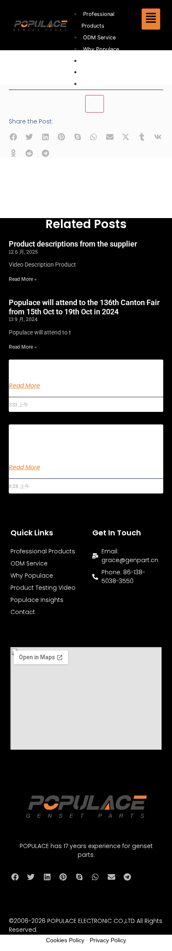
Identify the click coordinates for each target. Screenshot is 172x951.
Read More (24, 385)
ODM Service (99, 37)
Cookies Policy (65, 940)
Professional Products (42, 551)
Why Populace (101, 49)
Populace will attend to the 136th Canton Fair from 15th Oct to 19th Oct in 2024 (84, 307)
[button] (13, 137)
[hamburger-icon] (151, 19)
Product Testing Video (111, 61)
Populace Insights (105, 72)
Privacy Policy (108, 940)
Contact (93, 84)
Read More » (23, 279)
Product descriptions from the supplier (73, 243)
